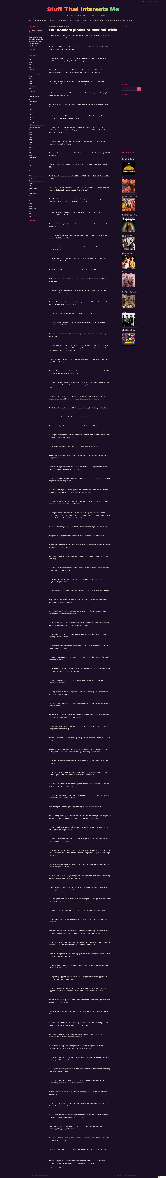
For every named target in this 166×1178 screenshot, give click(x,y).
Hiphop (31, 117)
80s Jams (109, 20)
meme (30, 137)
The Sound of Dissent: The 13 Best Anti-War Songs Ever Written (129, 292)
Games (31, 111)
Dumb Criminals (34, 96)
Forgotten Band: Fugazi (127, 236)
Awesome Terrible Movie (34, 75)
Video (31, 203)
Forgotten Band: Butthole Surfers (128, 178)
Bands (31, 81)
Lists (31, 132)
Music (31, 152)
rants (31, 173)
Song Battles (33, 178)
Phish (31, 162)
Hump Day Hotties (34, 127)
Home (29, 20)
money (31, 142)
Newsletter (150, 1)
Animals (31, 69)
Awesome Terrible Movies (124, 20)
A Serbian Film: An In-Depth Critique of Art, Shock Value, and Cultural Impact (129, 216)
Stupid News (33, 188)
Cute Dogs (32, 91)
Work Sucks (32, 208)
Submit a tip (159, 1)
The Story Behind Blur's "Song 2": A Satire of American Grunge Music (128, 159)
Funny (31, 106)
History (31, 122)
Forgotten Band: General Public (127, 272)
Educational (33, 101)
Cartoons (32, 86)
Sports (31, 183)
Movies (31, 147)
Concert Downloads (40, 20)
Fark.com (31, 32)
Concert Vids (55, 20)
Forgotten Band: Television (127, 311)
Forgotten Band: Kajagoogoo (127, 254)
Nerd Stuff (32, 157)
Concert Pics (67, 20)
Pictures (32, 168)
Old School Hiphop (96, 20)
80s (30, 59)
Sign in (142, 1)
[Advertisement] (36, 249)
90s (30, 64)
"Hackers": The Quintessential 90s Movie (128, 330)
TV (29, 198)
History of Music (81, 20)
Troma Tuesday (33, 193)
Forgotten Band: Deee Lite (129, 196)
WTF (30, 213)
